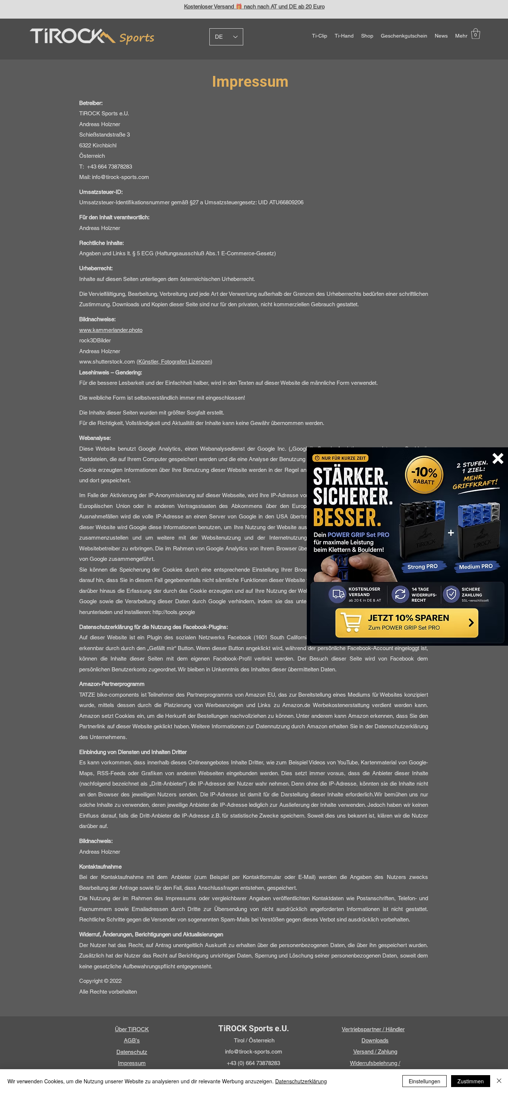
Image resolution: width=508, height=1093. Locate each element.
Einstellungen (424, 1081)
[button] (498, 458)
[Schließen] (499, 1081)
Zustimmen (470, 1081)
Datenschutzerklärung (301, 1081)
